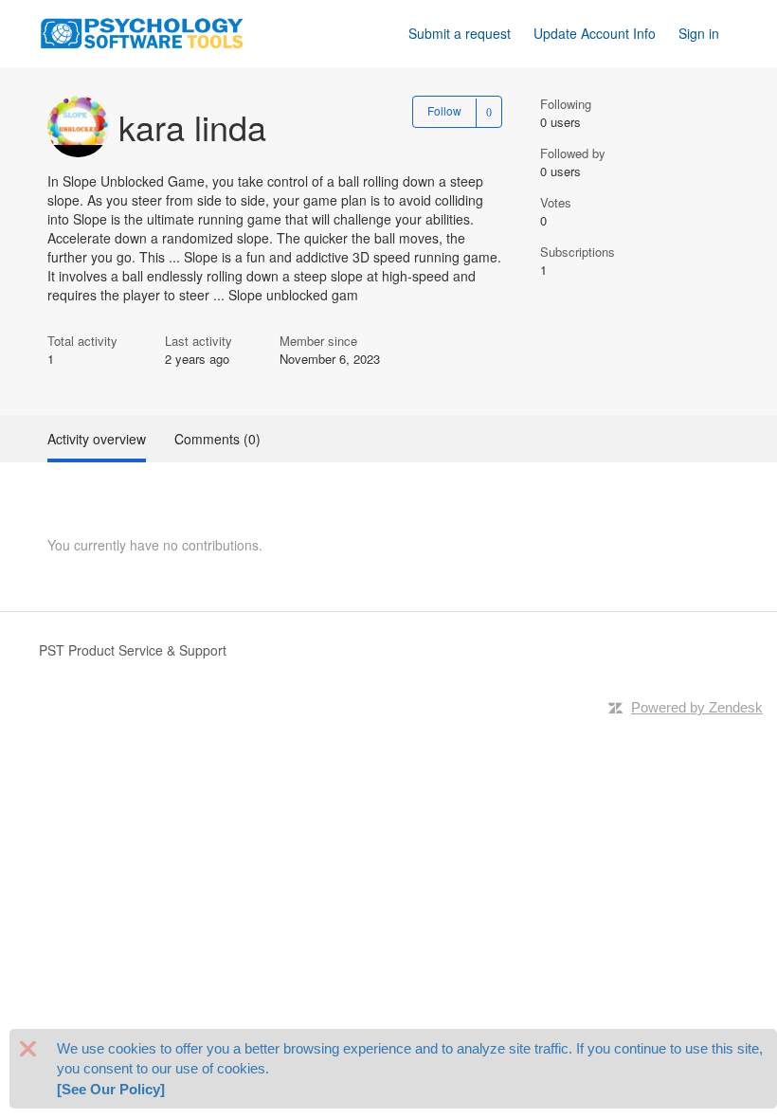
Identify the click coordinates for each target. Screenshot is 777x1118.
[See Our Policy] (111, 1089)
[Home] (142, 31)
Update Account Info (594, 33)
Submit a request (459, 33)
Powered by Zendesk (697, 707)
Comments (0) (217, 438)
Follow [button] (444, 110)
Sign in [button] (698, 33)
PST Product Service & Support (132, 649)
